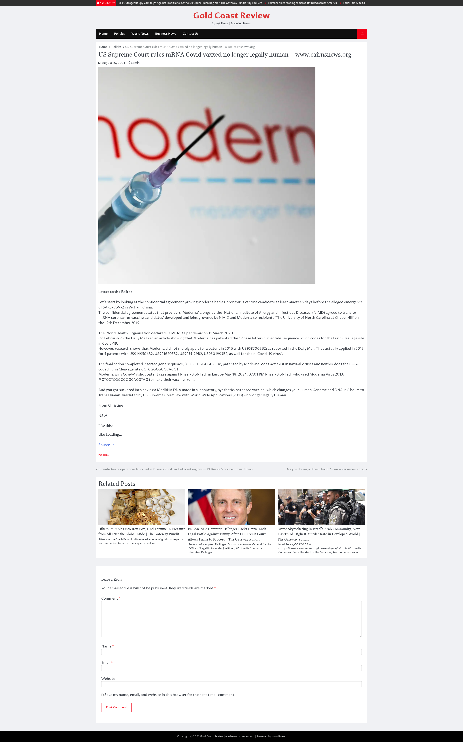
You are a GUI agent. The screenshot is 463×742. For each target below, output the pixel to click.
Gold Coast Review (231, 15)
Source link (107, 445)
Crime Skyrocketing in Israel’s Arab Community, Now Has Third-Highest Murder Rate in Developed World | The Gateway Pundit (319, 534)
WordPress (278, 736)
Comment (111, 598)
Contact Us (190, 34)
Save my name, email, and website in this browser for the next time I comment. (169, 694)
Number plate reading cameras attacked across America (289, 3)
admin (135, 63)
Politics (119, 34)
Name (107, 646)
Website (108, 678)
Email (107, 662)
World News (140, 34)
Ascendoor (248, 736)
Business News (165, 34)
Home (103, 34)
